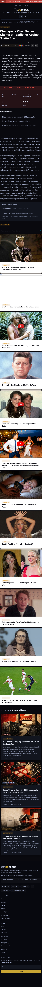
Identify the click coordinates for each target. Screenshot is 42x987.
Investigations (5, 912)
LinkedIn (5, 890)
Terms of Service (6, 946)
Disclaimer (4, 949)
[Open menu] (25, 16)
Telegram (25, 886)
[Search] (16, 16)
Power (3, 909)
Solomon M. (6, 42)
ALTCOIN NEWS (5, 27)
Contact (3, 952)
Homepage (4, 22)
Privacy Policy (5, 943)
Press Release (5, 918)
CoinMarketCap (19, 890)
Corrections (4, 936)
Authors (3, 930)
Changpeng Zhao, (8, 67)
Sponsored (4, 915)
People (3, 905)
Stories (3, 899)
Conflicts (3, 902)
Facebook (5, 886)
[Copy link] (36, 45)
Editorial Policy (5, 933)
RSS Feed (4, 939)
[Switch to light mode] (21, 16)
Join (21, 971)
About (2, 926)
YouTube (15, 886)
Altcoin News (13, 22)
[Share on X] (32, 45)
